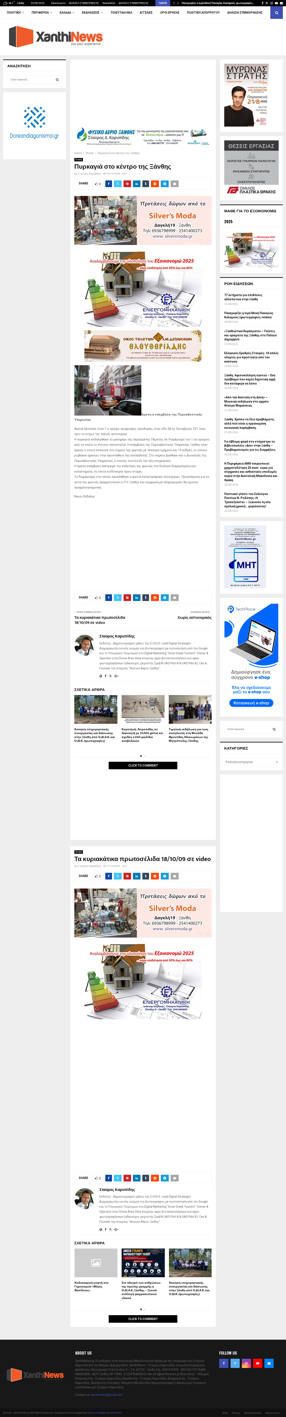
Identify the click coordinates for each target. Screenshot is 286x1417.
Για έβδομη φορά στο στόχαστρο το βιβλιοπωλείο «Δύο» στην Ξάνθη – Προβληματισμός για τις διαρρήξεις (250, 445)
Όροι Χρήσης (169, 12)
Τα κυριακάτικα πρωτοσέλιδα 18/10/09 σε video (99, 620)
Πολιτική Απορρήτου (203, 12)
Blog (225, 1413)
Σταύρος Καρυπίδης (89, 173)
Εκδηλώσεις (90, 12)
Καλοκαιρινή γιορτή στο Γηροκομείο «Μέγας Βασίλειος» (92, 1286)
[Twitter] (235, 1363)
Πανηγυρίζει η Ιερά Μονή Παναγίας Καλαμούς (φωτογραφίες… (218, 3)
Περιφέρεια (40, 12)
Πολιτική (14, 12)
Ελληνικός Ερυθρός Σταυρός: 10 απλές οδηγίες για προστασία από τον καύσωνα (251, 357)
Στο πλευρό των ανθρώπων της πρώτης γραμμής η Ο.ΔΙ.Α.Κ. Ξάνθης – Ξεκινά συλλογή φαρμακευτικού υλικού (141, 1290)
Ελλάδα (65, 12)
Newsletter (109, 3)
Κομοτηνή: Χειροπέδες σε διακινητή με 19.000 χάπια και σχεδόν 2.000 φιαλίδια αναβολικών (142, 735)
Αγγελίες (146, 12)
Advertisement (252, 1413)
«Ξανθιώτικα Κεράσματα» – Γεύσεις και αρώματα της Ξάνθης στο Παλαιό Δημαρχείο (250, 335)
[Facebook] (223, 1363)
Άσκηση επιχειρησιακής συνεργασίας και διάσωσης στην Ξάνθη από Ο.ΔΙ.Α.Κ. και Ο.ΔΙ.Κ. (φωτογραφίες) (94, 735)
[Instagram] (246, 1363)
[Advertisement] (143, 94)
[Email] (269, 1363)
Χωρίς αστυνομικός (195, 618)
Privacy (236, 1413)
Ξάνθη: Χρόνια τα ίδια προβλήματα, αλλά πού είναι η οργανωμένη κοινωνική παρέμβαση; (249, 423)
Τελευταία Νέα (121, 12)
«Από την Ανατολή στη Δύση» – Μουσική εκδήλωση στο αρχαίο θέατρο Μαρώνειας (246, 401)
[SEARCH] (57, 79)
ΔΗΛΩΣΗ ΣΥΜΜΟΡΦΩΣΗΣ (84, 3)
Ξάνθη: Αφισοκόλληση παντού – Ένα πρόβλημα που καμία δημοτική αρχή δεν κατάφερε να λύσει (249, 379)
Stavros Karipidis (96, 1412)
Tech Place (115, 1412)
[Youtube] (257, 1363)
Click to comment (143, 765)
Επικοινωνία (58, 3)
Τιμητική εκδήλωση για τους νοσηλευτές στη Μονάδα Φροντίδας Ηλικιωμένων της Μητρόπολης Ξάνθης (188, 735)
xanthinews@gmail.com (106, 1394)
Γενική (78, 159)
